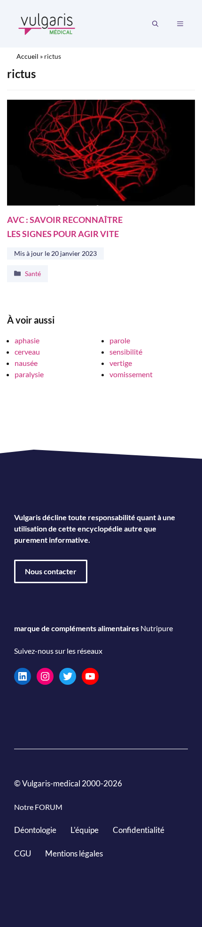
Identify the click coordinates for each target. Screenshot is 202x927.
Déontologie (35, 830)
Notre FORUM (38, 806)
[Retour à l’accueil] (47, 22)
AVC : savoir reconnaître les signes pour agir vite (65, 227)
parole (119, 340)
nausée (26, 362)
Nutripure (156, 628)
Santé (33, 273)
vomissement (131, 374)
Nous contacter (51, 571)
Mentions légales (74, 853)
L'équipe (84, 830)
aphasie (27, 340)
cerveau (27, 351)
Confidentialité (138, 830)
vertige (120, 362)
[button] (155, 24)
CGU (22, 853)
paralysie (29, 374)
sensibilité (125, 351)
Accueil (27, 56)
